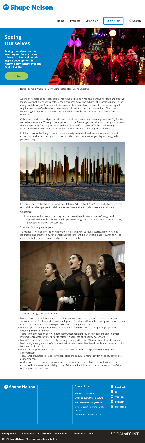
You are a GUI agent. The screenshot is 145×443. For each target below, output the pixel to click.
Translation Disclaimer (82, 433)
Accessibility (44, 433)
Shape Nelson (16, 439)
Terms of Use (27, 433)
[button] (93, 21)
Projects (75, 20)
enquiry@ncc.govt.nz (92, 397)
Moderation (61, 433)
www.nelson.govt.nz (91, 402)
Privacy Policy (9, 433)
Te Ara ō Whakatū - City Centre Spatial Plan (49, 88)
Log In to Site (50, 439)
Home (60, 20)
